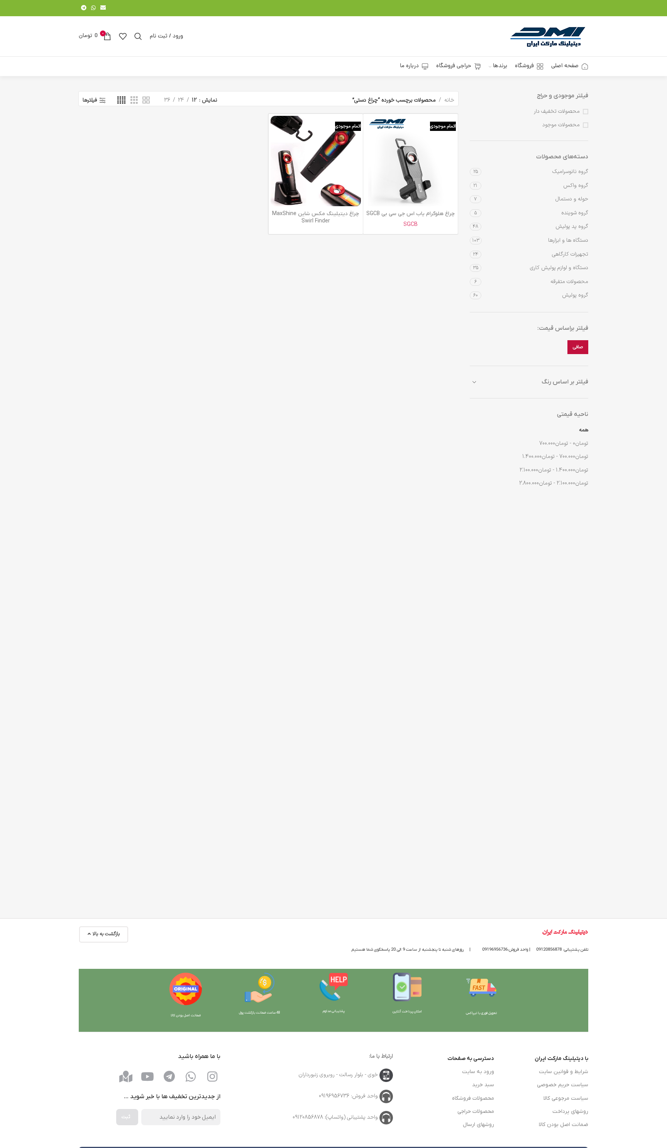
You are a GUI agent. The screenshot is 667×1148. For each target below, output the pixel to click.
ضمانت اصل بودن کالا (563, 1124)
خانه (449, 100)
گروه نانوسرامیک (570, 172)
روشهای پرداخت (570, 1111)
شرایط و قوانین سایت (563, 1071)
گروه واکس (575, 185)
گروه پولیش (575, 295)
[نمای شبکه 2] (146, 100)
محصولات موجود (561, 125)
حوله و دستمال (571, 199)
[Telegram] (169, 1076)
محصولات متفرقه (569, 282)
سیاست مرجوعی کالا (565, 1098)
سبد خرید (483, 1085)
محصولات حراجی (475, 1111)
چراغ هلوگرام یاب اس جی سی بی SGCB (410, 213)
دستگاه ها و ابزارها (568, 240)
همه (583, 430)
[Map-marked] (126, 1076)
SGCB (410, 224)
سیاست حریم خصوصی (562, 1085)
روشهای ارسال (478, 1124)
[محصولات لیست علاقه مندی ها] (122, 36)
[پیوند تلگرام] (84, 8)
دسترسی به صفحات (470, 1058)
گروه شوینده (574, 213)
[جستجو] (138, 36)
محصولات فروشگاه (473, 1098)
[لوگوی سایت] (547, 36)
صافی (578, 347)
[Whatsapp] (191, 1076)
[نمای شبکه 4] (121, 100)
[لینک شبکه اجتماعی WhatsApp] (93, 8)
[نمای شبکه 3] (134, 100)
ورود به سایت (478, 1071)
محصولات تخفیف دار (557, 111)
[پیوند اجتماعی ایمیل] (103, 8)
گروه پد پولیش (571, 226)
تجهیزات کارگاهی (570, 254)
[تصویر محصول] (410, 161)
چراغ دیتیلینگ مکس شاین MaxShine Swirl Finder (315, 217)
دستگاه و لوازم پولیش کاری (559, 268)
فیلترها (90, 100)
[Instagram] (212, 1076)
